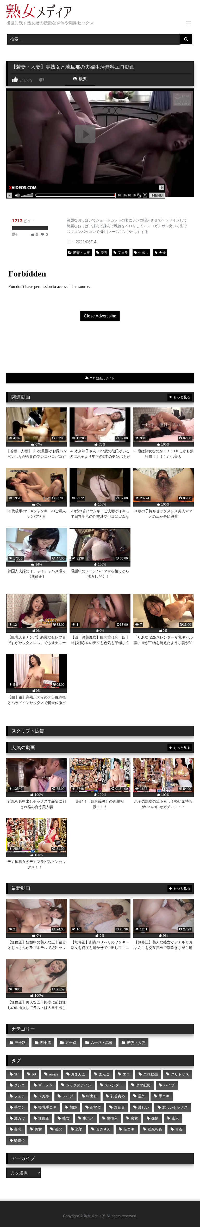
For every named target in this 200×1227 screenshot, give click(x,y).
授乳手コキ (47, 1107)
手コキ (164, 1096)
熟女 (66, 1118)
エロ (126, 1074)
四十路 (45, 1042)
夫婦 (162, 253)
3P (16, 1074)
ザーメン (45, 1085)
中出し (143, 253)
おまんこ (78, 1074)
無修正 (43, 1118)
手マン (19, 1107)
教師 (73, 1107)
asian (53, 1074)
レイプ (67, 1096)
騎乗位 (19, 1140)
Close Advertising (100, 316)
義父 (58, 1129)
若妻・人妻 (81, 253)
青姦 (179, 1129)
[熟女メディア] (100, 12)
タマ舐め (143, 1085)
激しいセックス (175, 1107)
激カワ (19, 1118)
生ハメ (88, 1118)
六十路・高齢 (102, 1042)
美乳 (104, 253)
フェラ (123, 253)
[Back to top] (184, 1211)
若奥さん (103, 1129)
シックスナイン (78, 1085)
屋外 (141, 1096)
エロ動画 (150, 1074)
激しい (143, 1107)
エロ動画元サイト (102, 378)
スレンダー (113, 1085)
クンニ (19, 1085)
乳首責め (117, 1096)
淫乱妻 (119, 1107)
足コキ (128, 1129)
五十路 (70, 1042)
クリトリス (180, 1074)
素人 (175, 1118)
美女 (38, 1129)
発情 (155, 1118)
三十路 (20, 1042)
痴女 (134, 1118)
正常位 (95, 1107)
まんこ (104, 1074)
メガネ (43, 1096)
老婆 (79, 1129)
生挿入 (112, 1118)
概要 (82, 78)
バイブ (169, 1085)
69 (34, 1074)
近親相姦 (155, 1129)
